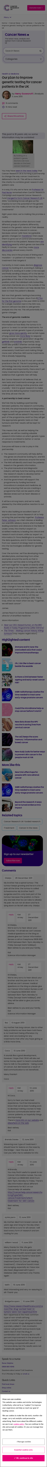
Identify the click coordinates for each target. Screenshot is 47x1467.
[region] (23, 1430)
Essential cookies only (23, 1450)
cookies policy (18, 1424)
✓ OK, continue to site (23, 1458)
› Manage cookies (23, 1442)
